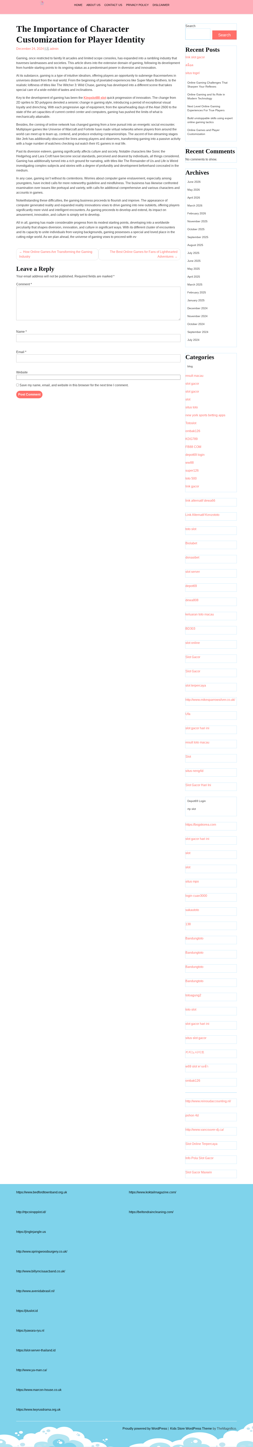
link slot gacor (195, 57)
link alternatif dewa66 (200, 500)
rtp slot (191, 808)
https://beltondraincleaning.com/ (151, 1212)
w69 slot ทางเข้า (196, 1066)
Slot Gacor (192, 657)
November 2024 (197, 316)
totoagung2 (193, 995)
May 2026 (193, 189)
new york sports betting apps (205, 415)
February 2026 (196, 213)
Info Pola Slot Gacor (199, 1158)
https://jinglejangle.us (31, 1231)
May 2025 (193, 268)
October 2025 (196, 229)
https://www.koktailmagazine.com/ (152, 1192)
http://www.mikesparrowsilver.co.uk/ (210, 699)
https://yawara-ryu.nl (30, 1330)
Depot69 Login (196, 801)
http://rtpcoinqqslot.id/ (31, 1212)
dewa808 (191, 600)
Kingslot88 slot (95, 97)
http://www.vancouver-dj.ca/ (204, 1129)
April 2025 (193, 276)
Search (190, 26)
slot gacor (192, 383)
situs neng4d (194, 770)
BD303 (190, 628)
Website (22, 372)
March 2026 (194, 205)
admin (54, 48)
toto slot (190, 529)
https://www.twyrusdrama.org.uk (38, 1409)
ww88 (189, 462)
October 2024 (196, 324)
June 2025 (194, 260)
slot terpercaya (195, 685)
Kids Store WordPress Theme (191, 1428)
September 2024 (197, 331)
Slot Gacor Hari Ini (198, 785)
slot (187, 399)
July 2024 (193, 339)
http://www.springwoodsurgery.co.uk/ (41, 1251)
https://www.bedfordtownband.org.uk (41, 1192)
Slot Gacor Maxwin (198, 1172)
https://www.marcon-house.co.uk (38, 1389)
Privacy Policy (137, 5)
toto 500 (191, 478)
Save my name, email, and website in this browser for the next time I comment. (74, 385)
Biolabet (191, 543)
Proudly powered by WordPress (145, 1428)
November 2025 (197, 221)
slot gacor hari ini (197, 728)
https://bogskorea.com (200, 824)
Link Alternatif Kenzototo (202, 514)
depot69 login (195, 454)
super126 (192, 470)
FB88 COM (193, 446)
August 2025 (195, 245)
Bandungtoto (194, 938)
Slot (188, 756)
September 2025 (197, 237)
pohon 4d (192, 1115)
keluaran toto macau (199, 614)
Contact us (113, 5)
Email (21, 352)
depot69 (191, 586)
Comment (24, 284)
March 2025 (194, 284)
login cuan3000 (196, 895)
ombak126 (192, 431)
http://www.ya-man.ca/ (31, 1370)
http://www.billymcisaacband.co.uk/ (40, 1271)
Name (21, 331)
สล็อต (189, 65)
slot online (192, 642)
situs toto (191, 407)
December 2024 (197, 308)
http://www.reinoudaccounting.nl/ (208, 1101)
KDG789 (191, 439)
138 (188, 924)
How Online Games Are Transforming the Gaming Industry (55, 254)
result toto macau (197, 742)
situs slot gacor (195, 1038)
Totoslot (190, 423)
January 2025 (196, 300)
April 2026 (193, 197)
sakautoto (192, 910)
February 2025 (196, 292)
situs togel (192, 73)
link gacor (192, 486)
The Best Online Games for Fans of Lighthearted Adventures (143, 254)
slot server (192, 571)
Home (78, 5)
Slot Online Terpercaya (201, 1144)
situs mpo (192, 881)
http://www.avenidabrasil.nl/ (35, 1291)
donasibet (192, 557)
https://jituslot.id (27, 1310)
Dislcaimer (161, 5)
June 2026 (194, 181)
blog (190, 366)
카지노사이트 (194, 1052)
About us (93, 5)
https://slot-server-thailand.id (36, 1350)
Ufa (187, 714)
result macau (194, 375)
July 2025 (193, 252)
